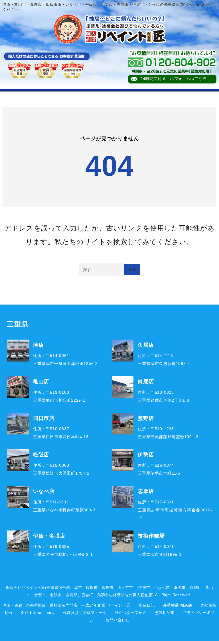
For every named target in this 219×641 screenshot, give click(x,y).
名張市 (56, 595)
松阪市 (107, 587)
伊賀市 (40, 595)
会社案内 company (38, 613)
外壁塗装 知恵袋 (177, 605)
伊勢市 (144, 587)
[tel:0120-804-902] (171, 62)
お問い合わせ (117, 620)
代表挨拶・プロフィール (84, 613)
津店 (38, 345)
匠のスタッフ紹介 (130, 613)
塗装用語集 (165, 613)
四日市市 (125, 587)
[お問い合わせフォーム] (171, 79)
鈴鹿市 (92, 587)
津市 (78, 587)
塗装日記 (147, 605)
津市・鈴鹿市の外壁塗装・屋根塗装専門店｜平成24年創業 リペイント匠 (66, 605)
